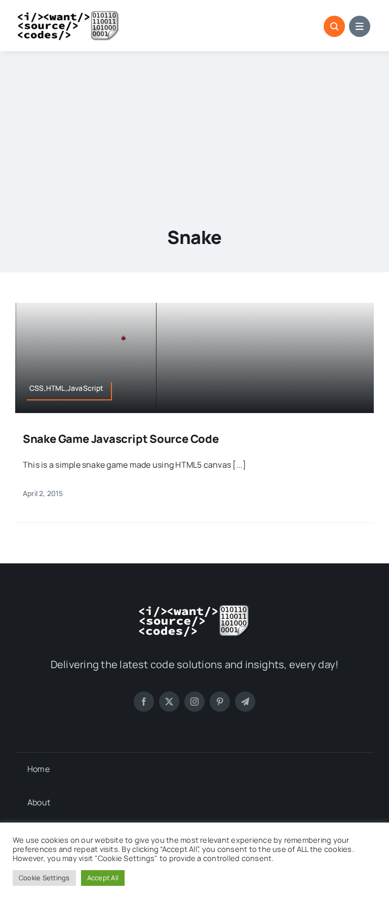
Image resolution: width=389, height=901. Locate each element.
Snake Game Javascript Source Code (121, 438)
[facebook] (144, 701)
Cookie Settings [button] (44, 877)
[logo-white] (194, 607)
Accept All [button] (103, 877)
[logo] (68, 14)
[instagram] (194, 701)
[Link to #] (334, 26)
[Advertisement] (195, 127)
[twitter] (169, 701)
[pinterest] (220, 701)
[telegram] (245, 701)
